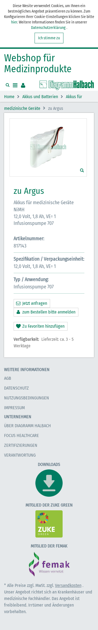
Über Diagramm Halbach (27, 425)
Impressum (14, 407)
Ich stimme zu (49, 38)
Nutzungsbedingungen (26, 397)
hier (14, 22)
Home (9, 97)
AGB (7, 378)
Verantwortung (20, 455)
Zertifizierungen (20, 445)
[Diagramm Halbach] (66, 85)
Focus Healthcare (21, 435)
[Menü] (15, 85)
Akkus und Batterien (40, 97)
